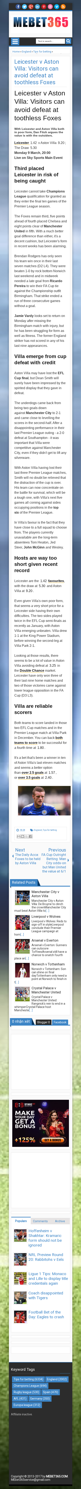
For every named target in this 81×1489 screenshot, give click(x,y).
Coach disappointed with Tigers (45, 1295)
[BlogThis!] (23, 836)
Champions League (26, 1385)
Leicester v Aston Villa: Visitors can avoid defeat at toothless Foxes (36, 72)
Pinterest (43, 6)
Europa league (23, 1405)
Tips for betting (50, 830)
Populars (21, 1221)
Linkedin (37, 6)
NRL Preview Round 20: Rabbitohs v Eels (46, 1257)
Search (68, 41)
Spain (46, 1392)
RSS (63, 6)
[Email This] (19, 836)
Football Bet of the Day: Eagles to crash (46, 1314)
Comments (40, 1221)
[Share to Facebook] (30, 836)
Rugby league (23, 1392)
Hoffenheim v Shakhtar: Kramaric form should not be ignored (45, 1238)
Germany (36, 1398)
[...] (47, 910)
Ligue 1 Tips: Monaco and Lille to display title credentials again (48, 1278)
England (38, 830)
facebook (18, 6)
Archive (60, 1221)
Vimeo (56, 6)
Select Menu (15, 41)
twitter (24, 6)
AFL (16, 1398)
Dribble (50, 6)
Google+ (30, 6)
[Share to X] (27, 836)
